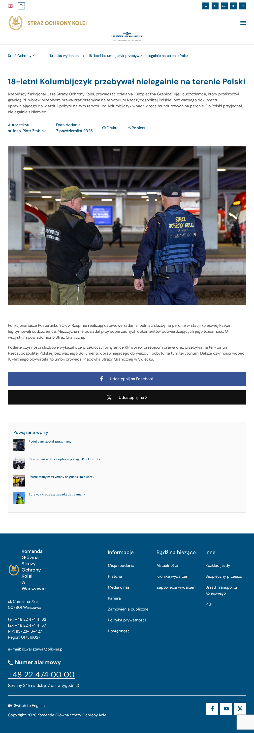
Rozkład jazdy (217, 565)
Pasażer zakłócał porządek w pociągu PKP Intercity (64, 459)
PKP (208, 604)
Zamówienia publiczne (128, 609)
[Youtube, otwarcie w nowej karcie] (226, 709)
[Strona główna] (47, 23)
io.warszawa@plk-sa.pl (43, 649)
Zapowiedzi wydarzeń (176, 587)
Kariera (114, 598)
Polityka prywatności (127, 620)
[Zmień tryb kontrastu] (233, 5)
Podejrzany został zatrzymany (50, 442)
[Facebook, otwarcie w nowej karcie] (212, 709)
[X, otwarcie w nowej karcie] (240, 709)
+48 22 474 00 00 (41, 674)
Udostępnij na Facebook (132, 378)
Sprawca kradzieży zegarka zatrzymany (57, 494)
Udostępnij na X (133, 397)
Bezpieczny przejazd (223, 576)
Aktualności (167, 565)
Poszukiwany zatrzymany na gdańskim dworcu (61, 477)
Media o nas (119, 587)
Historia (115, 576)
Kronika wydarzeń (172, 576)
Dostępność (119, 631)
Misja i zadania (121, 565)
